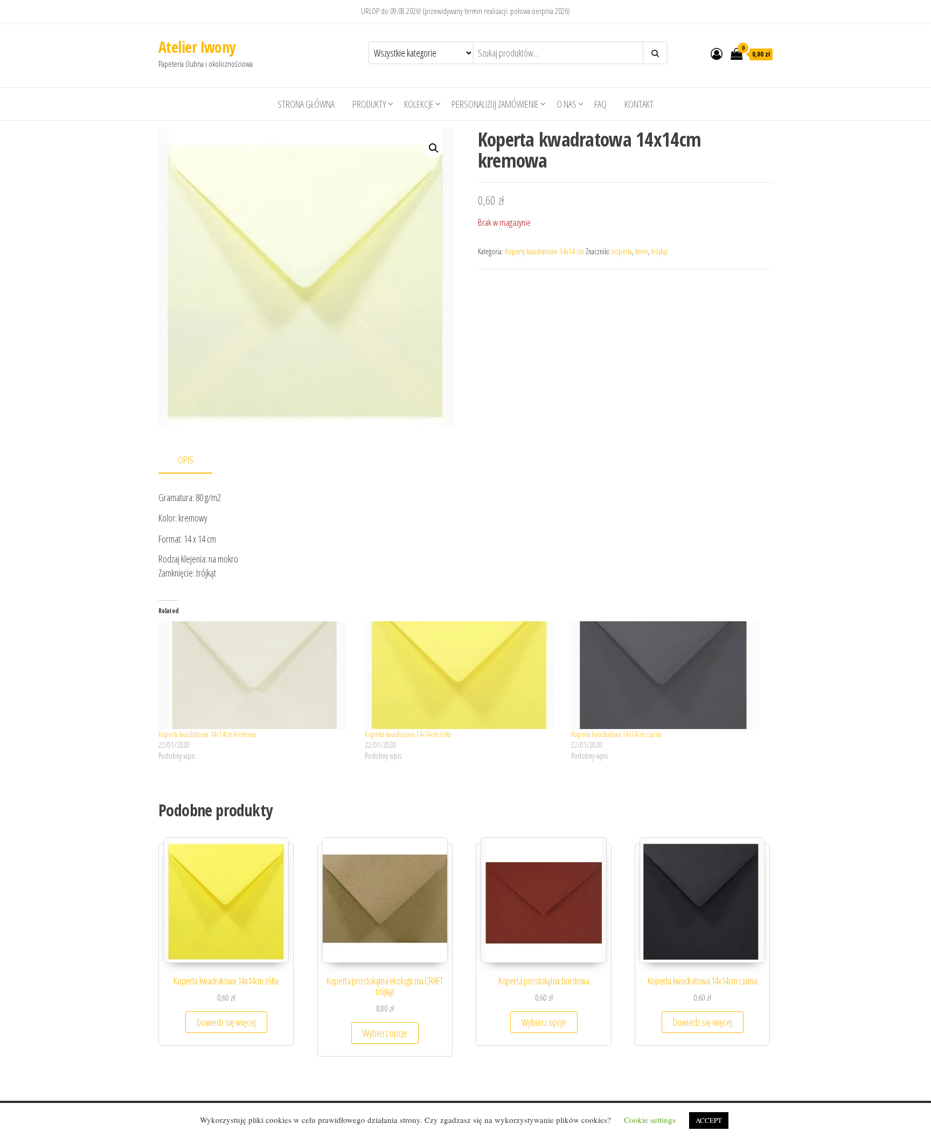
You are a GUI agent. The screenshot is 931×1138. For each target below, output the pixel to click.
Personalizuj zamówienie (495, 104)
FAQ (600, 104)
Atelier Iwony (196, 47)
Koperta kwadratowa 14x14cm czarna (616, 734)
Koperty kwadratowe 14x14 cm (544, 251)
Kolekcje (419, 104)
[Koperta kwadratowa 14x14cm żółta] (462, 675)
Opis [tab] (185, 459)
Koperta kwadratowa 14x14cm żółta (408, 734)
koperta (622, 251)
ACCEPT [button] (709, 1120)
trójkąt (659, 251)
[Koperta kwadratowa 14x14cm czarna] (669, 675)
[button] (433, 148)
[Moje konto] (716, 53)
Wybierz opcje (385, 1032)
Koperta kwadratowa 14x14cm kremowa (207, 734)
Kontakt (639, 104)
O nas (566, 104)
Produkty (369, 104)
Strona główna (306, 104)
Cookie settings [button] (650, 1119)
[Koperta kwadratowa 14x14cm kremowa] (256, 675)
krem (641, 251)
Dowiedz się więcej (226, 1022)
